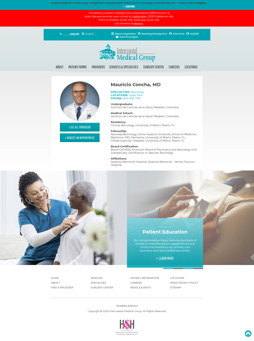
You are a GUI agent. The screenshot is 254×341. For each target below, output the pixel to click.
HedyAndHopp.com (131, 334)
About (59, 66)
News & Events (140, 287)
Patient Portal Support (128, 36)
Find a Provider (62, 287)
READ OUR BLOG (90, 255)
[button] (248, 334)
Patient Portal (178, 33)
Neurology (137, 92)
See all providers (80, 127)
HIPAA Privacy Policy (184, 282)
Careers (174, 66)
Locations (191, 66)
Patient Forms (77, 66)
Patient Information (144, 278)
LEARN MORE (130, 6)
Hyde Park (136, 95)
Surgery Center (153, 66)
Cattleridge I (139, 16)
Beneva (138, 23)
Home (55, 278)
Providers (98, 66)
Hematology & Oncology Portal (154, 33)
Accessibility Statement (127, 305)
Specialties (98, 282)
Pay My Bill (194, 33)
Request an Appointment (125, 33)
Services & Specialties (123, 66)
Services (97, 278)
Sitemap (175, 287)
